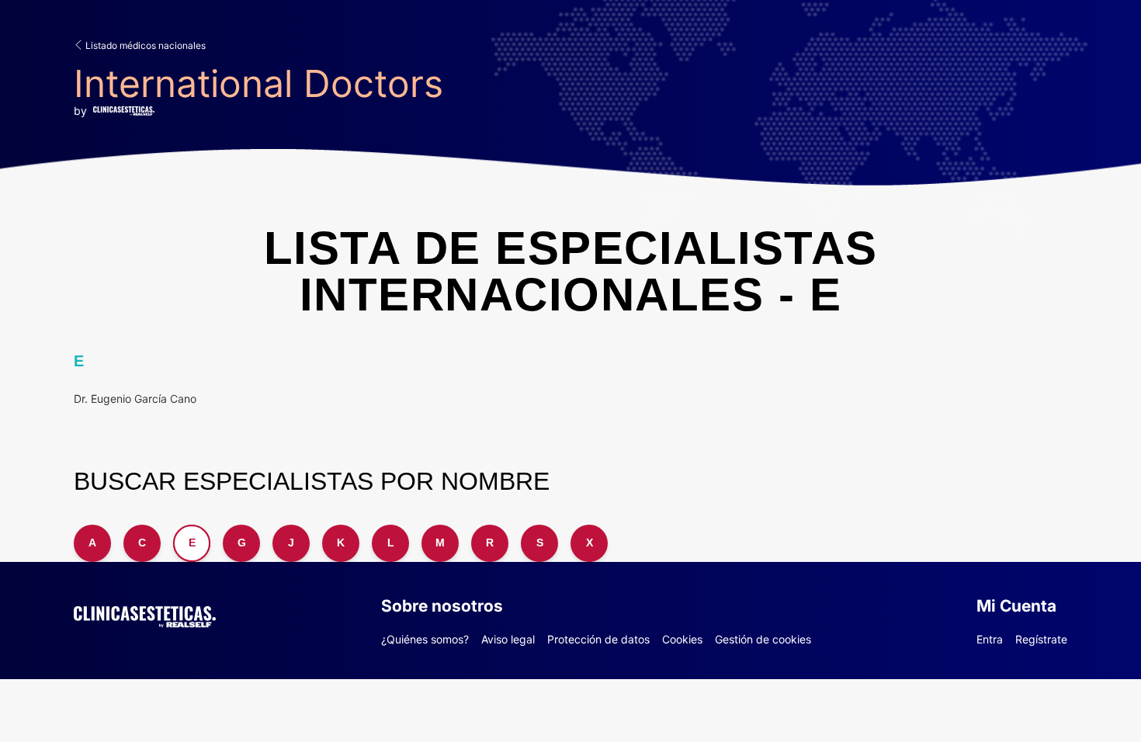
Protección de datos (598, 639)
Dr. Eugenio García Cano (135, 398)
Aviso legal (508, 639)
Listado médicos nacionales (144, 45)
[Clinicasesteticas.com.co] (145, 614)
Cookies (682, 639)
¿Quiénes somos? (425, 639)
